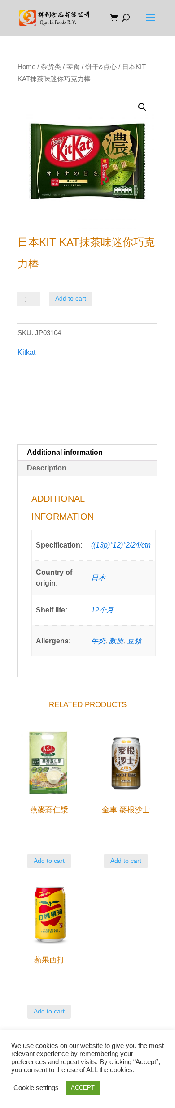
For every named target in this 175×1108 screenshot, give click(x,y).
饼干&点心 (101, 66)
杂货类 (51, 66)
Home (26, 66)
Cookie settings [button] (36, 1087)
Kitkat (26, 352)
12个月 (102, 610)
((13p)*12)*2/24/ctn (121, 545)
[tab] (87, 453)
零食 (73, 66)
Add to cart (70, 298)
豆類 (134, 641)
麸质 (116, 641)
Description (46, 468)
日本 (98, 578)
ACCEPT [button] (83, 1087)
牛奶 (98, 641)
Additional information (65, 452)
